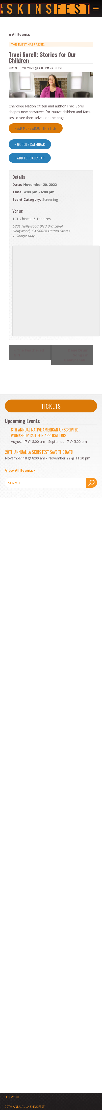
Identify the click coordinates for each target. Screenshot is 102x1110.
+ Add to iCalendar (30, 157)
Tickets (51, 406)
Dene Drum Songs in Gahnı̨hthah (76, 355)
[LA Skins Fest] (45, 8)
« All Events (19, 34)
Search (91, 483)
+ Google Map (23, 235)
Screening (50, 199)
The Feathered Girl (29, 352)
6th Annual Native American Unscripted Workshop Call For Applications (44, 432)
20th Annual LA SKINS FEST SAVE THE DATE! (39, 452)
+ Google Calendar (30, 144)
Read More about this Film (36, 128)
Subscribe (12, 1097)
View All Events (19, 470)
